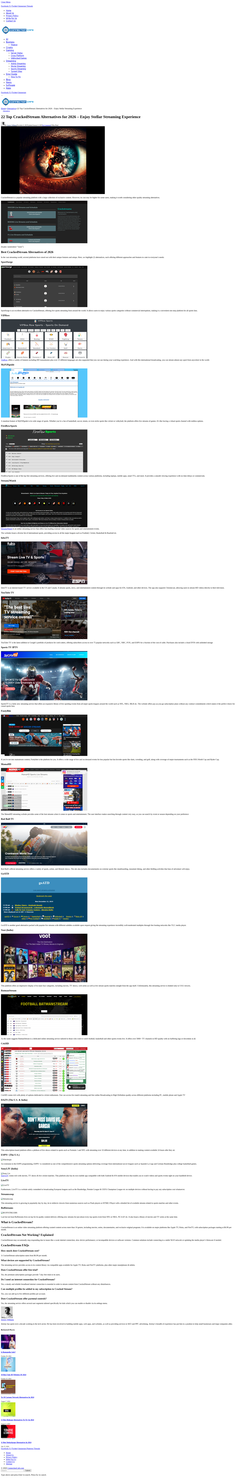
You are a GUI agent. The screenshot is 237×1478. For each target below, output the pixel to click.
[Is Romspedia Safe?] (8, 1348)
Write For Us (11, 18)
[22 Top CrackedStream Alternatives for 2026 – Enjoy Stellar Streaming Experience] (53, 193)
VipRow (4, 360)
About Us (10, 13)
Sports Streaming (18, 69)
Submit (27, 1470)
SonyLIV (4, 1176)
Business (10, 42)
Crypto (9, 47)
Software (10, 85)
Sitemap (9, 1464)
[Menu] (2, 95)
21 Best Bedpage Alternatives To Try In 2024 (17, 1420)
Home (8, 10)
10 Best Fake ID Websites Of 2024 (13, 1375)
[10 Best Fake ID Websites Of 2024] (8, 1371)
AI (7, 39)
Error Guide (11, 74)
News (9, 82)
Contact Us (11, 21)
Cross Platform (17, 55)
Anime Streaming (18, 63)
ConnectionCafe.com (15, 1468)
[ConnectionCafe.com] (18, 35)
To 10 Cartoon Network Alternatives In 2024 (17, 1397)
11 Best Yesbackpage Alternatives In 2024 (16, 1442)
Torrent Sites (16, 71)
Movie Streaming (18, 66)
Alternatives (6, 111)
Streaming (11, 60)
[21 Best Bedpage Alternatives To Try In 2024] (8, 1416)
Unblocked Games (19, 58)
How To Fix (16, 77)
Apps (8, 88)
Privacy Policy (12, 15)
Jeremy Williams (12, 125)
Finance (14, 44)
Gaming (10, 50)
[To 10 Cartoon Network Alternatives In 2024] (8, 1393)
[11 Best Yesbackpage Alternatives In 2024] (8, 1439)
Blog (8, 79)
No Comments (46, 125)
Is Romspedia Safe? (8, 1352)
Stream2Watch (6, 529)
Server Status (17, 53)
